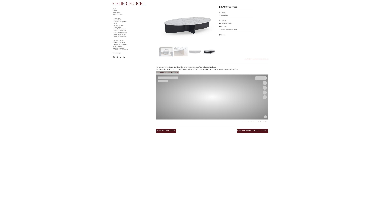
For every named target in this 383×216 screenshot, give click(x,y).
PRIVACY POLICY (117, 46)
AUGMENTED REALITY (119, 43)
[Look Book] (236, 29)
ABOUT (115, 11)
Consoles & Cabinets (119, 29)
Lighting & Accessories (120, 36)
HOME (114, 9)
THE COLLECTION (117, 14)
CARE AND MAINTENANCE (120, 44)
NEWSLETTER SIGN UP (119, 48)
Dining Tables (117, 27)
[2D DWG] (236, 26)
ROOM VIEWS (116, 12)
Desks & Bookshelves (120, 31)
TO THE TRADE (117, 53)
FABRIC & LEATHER (118, 41)
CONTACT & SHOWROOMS (120, 50)
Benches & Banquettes (120, 22)
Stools (115, 23)
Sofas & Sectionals (119, 25)
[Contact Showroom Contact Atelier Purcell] (236, 35)
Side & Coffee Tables (119, 34)
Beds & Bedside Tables (120, 32)
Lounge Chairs (118, 20)
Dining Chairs (117, 18)
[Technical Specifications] (236, 23)
